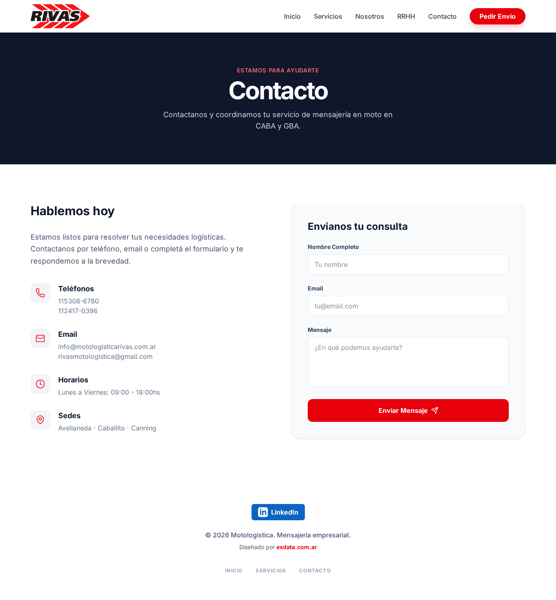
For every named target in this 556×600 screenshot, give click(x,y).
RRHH (406, 16)
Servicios (328, 16)
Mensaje (319, 329)
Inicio (292, 16)
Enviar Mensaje (403, 410)
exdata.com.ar (296, 546)
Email (315, 288)
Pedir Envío (497, 16)
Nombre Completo (333, 246)
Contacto (442, 16)
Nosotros (369, 16)
